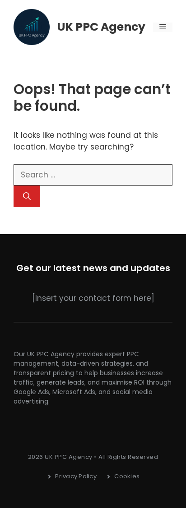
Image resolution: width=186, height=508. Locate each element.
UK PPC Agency (101, 27)
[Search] (27, 196)
